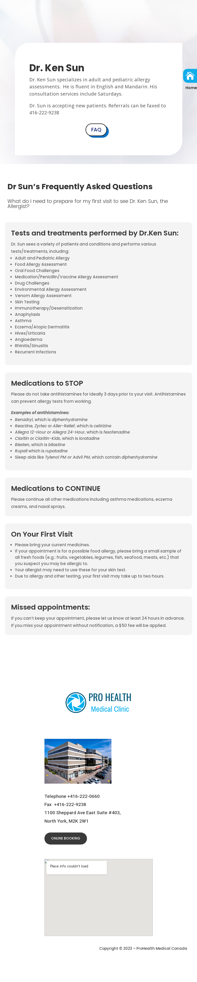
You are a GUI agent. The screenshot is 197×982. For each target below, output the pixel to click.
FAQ (96, 129)
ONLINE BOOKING (65, 838)
